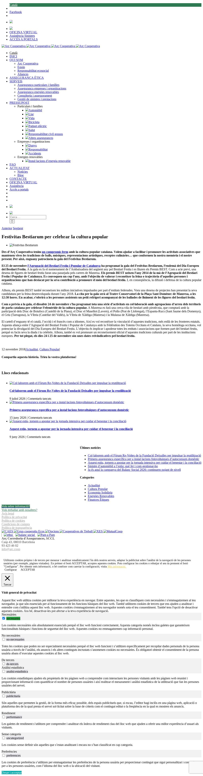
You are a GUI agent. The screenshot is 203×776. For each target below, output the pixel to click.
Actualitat (32, 349)
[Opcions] (52, 531)
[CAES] (8, 531)
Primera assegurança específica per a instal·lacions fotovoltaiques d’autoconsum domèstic (69, 410)
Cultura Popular (49, 349)
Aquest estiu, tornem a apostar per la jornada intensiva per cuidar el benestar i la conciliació (71, 429)
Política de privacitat (14, 517)
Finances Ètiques (98, 499)
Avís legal (8, 513)
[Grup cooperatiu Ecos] (29, 531)
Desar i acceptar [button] (12, 772)
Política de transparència (17, 527)
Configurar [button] (11, 569)
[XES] (98, 531)
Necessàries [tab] (9, 614)
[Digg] (99, 554)
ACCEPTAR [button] (79, 563)
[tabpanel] (101, 627)
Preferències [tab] (9, 751)
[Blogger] (104, 554)
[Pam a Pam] (45, 535)
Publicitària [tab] (9, 692)
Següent (18, 228)
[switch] (3, 618)
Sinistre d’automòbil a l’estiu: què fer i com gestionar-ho (123, 466)
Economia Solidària (100, 492)
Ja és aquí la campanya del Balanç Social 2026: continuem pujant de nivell (134, 469)
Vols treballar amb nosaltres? (19, 510)
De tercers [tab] (8, 660)
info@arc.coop (11, 549)
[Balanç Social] (24, 535)
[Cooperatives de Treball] (76, 531)
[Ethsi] (7, 535)
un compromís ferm (55, 252)
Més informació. (117, 566)
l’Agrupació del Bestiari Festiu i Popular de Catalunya (64, 265)
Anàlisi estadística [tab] (13, 667)
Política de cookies (13, 520)
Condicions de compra (16, 524)
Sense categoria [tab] (11, 734)
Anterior (7, 228)
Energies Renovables (101, 496)
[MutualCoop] (113, 531)
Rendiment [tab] (8, 713)
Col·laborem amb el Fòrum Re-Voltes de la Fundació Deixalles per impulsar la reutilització (70, 390)
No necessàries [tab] (11, 635)
